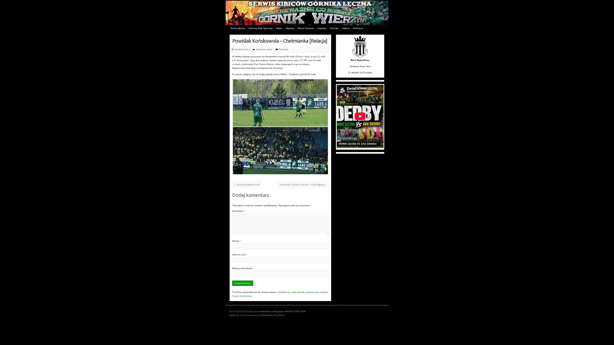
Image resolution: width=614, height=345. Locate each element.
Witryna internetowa (242, 268)
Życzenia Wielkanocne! (247, 184)
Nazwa (236, 241)
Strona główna (237, 28)
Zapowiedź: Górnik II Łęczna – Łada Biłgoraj (303, 184)
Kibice (279, 28)
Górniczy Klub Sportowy (260, 28)
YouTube (334, 28)
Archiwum (358, 28)
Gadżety (322, 28)
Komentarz (238, 211)
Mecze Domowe (306, 28)
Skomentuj (283, 49)
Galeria (345, 28)
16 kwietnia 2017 (242, 49)
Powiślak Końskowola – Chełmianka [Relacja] (279, 41)
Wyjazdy (290, 28)
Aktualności (261, 49)
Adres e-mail (239, 254)
